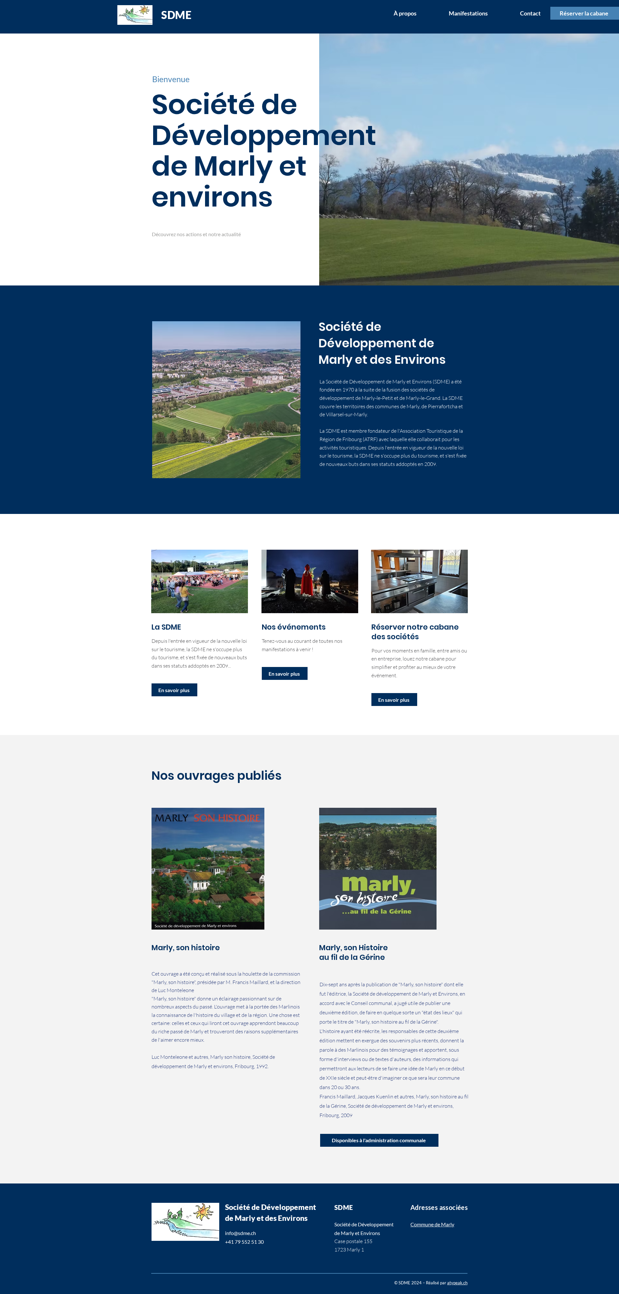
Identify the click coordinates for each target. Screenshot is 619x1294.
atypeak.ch (457, 1282)
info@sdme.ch (240, 1233)
